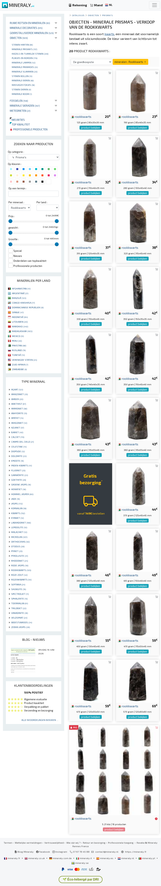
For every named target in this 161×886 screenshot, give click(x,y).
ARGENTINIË (20, 293)
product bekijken (90, 127)
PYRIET (16, 551)
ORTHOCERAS (20, 541)
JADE (15, 498)
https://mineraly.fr (135, 851)
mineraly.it (85, 858)
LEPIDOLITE (19, 527)
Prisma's (107, 15)
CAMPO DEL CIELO (22, 441)
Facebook (44, 851)
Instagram (61, 851)
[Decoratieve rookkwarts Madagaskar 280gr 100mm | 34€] (137, 157)
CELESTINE (19, 446)
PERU (17, 340)
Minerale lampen (23, 62)
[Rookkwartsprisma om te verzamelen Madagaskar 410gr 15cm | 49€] (137, 550)
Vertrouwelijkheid (54, 842)
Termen (8, 842)
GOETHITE (18, 479)
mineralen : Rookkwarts (129, 61)
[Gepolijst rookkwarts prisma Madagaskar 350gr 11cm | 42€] (137, 353)
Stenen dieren (21, 89)
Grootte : (13, 239)
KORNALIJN (18, 508)
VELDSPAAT (19, 617)
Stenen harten (22, 44)
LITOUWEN (20, 321)
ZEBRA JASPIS (20, 627)
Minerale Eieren (23, 80)
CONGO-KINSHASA (23, 302)
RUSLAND (19, 350)
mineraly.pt (149, 858)
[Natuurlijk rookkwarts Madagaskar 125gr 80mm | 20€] (90, 91)
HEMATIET (18, 489)
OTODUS (18, 546)
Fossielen (19, 100)
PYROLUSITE (19, 555)
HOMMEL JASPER (22, 494)
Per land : (42, 202)
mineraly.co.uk (36, 858)
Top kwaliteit (20, 124)
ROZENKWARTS (21, 579)
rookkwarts (82, 116)
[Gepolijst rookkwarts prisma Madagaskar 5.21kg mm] (114, 770)
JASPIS (17, 503)
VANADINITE (19, 612)
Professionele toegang (121, 842)
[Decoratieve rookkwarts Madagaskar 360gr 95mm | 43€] (90, 419)
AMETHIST (18, 403)
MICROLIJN (19, 536)
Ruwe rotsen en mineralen (30, 23)
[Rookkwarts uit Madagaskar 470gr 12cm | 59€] (90, 681)
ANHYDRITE (19, 413)
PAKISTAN (19, 345)
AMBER (17, 399)
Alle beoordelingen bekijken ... (39, 720)
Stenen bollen (22, 76)
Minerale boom (22, 93)
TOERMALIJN (19, 603)
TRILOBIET (18, 608)
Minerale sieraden (25, 105)
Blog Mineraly (25, 851)
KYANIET (17, 517)
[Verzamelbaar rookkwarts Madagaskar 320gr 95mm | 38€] (137, 222)
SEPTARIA (18, 584)
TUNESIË (18, 354)
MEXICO (18, 336)
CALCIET (17, 437)
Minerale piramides (25, 67)
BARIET (17, 432)
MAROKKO (20, 326)
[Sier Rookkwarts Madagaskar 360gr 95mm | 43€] (137, 419)
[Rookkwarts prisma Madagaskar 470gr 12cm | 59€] (137, 615)
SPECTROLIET (20, 593)
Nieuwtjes (17, 119)
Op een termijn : (17, 188)
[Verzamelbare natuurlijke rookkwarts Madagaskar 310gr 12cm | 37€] (90, 222)
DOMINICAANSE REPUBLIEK (28, 307)
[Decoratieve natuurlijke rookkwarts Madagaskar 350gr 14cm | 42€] (90, 353)
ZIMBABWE (19, 369)
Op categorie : (16, 151)
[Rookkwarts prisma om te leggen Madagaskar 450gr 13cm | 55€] (90, 615)
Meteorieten (20, 110)
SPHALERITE (19, 598)
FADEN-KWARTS (21, 465)
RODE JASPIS (19, 565)
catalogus (78, 15)
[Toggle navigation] (154, 5)
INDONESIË (20, 317)
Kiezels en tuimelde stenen (30, 53)
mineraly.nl (128, 858)
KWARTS (18, 513)
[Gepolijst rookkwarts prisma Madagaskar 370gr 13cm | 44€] (137, 484)
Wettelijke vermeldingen (28, 842)
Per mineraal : (16, 202)
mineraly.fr (14, 858)
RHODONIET (19, 560)
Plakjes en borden (24, 58)
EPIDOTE (17, 460)
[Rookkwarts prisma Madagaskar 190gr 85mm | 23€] (137, 91)
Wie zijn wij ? (73, 842)
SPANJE (18, 312)
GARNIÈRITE (19, 475)
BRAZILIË (19, 298)
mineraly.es (106, 858)
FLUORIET (18, 470)
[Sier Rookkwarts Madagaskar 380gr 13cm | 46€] (90, 550)
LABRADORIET (21, 522)
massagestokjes (23, 84)
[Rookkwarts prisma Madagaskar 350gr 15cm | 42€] (137, 288)
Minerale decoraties (26, 27)
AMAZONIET (19, 394)
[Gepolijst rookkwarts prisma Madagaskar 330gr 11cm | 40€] (90, 288)
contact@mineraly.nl (106, 851)
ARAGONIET (19, 422)
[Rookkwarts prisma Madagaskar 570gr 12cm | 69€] (137, 681)
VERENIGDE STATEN (24, 359)
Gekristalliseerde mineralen (32, 33)
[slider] (10, 221)
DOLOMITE (19, 456)
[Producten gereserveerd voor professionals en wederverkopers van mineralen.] (156, 818)
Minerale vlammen (24, 71)
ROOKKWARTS (21, 570)
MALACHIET (19, 532)
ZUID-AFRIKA (20, 364)
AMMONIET (19, 408)
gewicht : (13, 227)
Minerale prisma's (24, 49)
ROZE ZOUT (19, 574)
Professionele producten (30, 129)
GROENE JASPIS (21, 484)
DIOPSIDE (18, 451)
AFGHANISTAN (21, 288)
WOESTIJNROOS (21, 622)
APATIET (17, 417)
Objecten (19, 37)
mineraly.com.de (62, 858)
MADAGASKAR (22, 331)
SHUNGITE (18, 589)
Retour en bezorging (94, 842)
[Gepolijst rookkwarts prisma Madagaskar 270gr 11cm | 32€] (90, 157)
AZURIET (17, 427)
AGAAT (17, 389)
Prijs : (11, 216)
